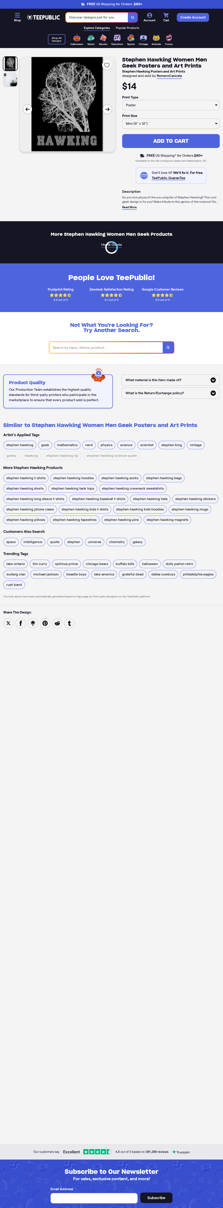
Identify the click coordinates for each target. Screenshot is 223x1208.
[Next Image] (107, 109)
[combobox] (97, 17)
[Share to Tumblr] (69, 623)
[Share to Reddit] (57, 623)
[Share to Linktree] (33, 623)
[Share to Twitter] (8, 623)
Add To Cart (171, 141)
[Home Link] (43, 17)
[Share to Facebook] (20, 623)
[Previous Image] (27, 109)
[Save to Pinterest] (45, 623)
